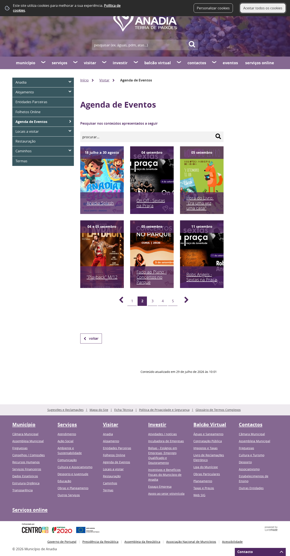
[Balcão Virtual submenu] (179, 62)
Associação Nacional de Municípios (191, 542)
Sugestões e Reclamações (65, 410)
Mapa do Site (99, 410)
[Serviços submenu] (75, 62)
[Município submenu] (43, 62)
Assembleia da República (142, 542)
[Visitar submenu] (104, 62)
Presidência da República (100, 542)
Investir (120, 63)
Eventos (230, 63)
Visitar (90, 63)
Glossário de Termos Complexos (218, 410)
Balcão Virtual (157, 63)
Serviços (59, 63)
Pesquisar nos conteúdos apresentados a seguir (119, 123)
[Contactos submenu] (214, 62)
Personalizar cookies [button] (213, 8)
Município (25, 63)
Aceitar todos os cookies (262, 8)
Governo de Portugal (61, 542)
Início (84, 80)
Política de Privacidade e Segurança (164, 410)
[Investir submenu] (136, 62)
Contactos (196, 63)
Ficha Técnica (123, 410)
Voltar (94, 338)
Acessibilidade (232, 542)
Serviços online (259, 63)
